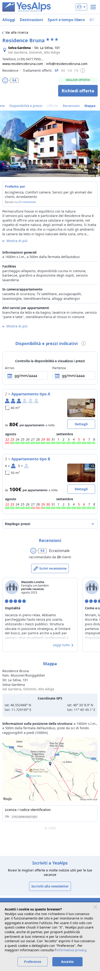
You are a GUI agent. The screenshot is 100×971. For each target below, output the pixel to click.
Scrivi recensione (53, 568)
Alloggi (8, 19)
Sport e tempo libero (66, 19)
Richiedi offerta (78, 91)
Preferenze (32, 961)
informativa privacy (71, 950)
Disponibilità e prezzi (25, 105)
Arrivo (9, 368)
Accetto (67, 961)
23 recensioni (27, 202)
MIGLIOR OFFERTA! (78, 80)
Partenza (59, 368)
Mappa (89, 105)
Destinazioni (31, 19)
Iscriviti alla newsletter (50, 886)
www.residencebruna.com (22, 63)
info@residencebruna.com (66, 63)
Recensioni (71, 105)
